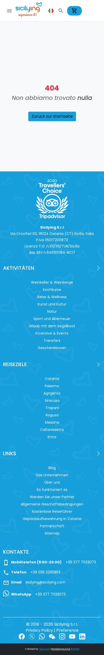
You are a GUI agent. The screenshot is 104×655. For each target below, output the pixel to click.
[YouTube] (72, 636)
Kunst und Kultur (52, 304)
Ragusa (52, 415)
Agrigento (52, 393)
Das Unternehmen (52, 475)
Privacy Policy (39, 630)
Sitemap (52, 533)
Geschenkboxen (52, 347)
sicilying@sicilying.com (45, 582)
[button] (51, 10)
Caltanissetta (52, 429)
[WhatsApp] (42, 636)
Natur (52, 311)
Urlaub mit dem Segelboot (52, 326)
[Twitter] (32, 636)
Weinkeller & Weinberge (52, 282)
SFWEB (75, 648)
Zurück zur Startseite (52, 116)
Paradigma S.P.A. (60, 648)
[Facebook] (22, 636)
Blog (52, 467)
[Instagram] (62, 636)
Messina (52, 422)
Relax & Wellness (52, 296)
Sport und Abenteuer (52, 318)
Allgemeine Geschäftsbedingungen (52, 504)
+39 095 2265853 (45, 572)
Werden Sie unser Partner (52, 496)
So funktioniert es (52, 489)
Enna (52, 436)
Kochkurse (52, 289)
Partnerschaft (52, 526)
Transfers (52, 340)
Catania (52, 378)
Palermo (52, 385)
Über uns (52, 482)
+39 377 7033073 (81, 562)
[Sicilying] (32, 10)
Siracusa (52, 400)
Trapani (52, 407)
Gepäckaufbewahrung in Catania (52, 518)
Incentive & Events (52, 333)
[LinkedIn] (82, 636)
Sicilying (44, 648)
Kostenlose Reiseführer (52, 511)
